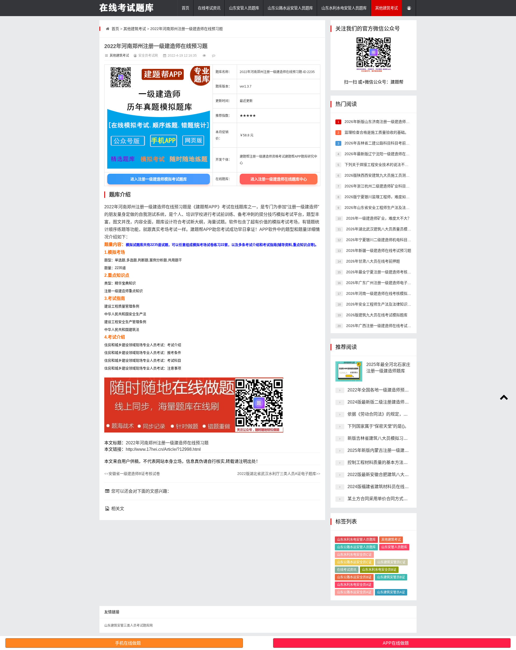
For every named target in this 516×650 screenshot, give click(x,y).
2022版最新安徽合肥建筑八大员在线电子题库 (391, 474)
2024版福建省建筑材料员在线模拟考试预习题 (391, 486)
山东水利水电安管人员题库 (344, 8)
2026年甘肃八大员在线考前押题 (372, 261)
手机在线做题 (128, 643)
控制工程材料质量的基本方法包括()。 (383, 462)
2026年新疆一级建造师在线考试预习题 (378, 250)
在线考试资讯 (209, 8)
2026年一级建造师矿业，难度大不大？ (378, 218)
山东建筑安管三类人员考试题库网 (128, 625)
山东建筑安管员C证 (391, 562)
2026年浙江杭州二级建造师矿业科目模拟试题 (382, 186)
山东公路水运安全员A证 (354, 592)
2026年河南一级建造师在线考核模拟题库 (380, 293)
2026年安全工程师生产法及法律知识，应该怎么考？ (389, 304)
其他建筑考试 (386, 8)
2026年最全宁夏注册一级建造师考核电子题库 (383, 272)
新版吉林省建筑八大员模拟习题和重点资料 (388, 438)
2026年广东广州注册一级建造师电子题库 (380, 283)
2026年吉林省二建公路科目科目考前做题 (378, 143)
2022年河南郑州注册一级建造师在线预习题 (186, 29)
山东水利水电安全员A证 (354, 585)
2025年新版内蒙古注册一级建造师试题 (384, 450)
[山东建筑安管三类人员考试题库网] (126, 8)
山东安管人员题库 (244, 8)
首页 (185, 8)
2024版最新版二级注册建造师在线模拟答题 (388, 402)
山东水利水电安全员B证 (379, 570)
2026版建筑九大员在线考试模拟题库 (376, 315)
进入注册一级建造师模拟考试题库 (158, 179)
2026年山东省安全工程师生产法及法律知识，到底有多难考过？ (397, 207)
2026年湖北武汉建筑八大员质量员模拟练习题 (383, 229)
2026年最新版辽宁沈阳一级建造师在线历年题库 (384, 154)
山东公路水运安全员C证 (354, 562)
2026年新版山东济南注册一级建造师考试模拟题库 (385, 121)
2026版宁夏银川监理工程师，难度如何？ (378, 197)
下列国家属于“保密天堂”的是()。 (378, 426)
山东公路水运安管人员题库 (290, 8)
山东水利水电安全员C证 (354, 555)
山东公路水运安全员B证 (354, 577)
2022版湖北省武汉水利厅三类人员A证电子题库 (278, 473)
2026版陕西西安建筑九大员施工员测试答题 (380, 175)
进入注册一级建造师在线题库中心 (278, 179)
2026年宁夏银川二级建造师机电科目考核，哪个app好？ (392, 240)
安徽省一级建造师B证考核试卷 (132, 473)
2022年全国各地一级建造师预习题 (380, 390)
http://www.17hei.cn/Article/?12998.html (163, 449)
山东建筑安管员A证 (391, 592)
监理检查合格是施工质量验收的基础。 (375, 132)
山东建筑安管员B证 (391, 577)
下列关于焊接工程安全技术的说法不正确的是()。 (384, 164)
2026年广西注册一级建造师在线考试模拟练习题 (385, 326)
